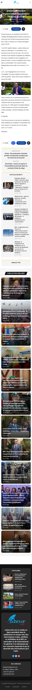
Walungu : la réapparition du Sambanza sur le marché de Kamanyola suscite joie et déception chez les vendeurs (21, 247)
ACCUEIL (7, 687)
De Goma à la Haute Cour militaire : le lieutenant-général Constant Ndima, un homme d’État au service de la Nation (16, 338)
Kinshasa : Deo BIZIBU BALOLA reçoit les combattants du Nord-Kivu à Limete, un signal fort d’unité (16, 523)
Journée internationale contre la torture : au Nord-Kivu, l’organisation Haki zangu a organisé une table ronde (16, 360)
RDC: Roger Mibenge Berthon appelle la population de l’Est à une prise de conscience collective (16, 454)
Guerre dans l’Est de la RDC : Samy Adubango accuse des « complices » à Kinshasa (16, 431)
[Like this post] (13, 143)
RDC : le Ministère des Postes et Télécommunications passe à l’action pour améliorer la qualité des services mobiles (22, 231)
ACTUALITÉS (16, 687)
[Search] (30, 3)
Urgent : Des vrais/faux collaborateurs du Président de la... (21, 603)
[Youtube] (19, 656)
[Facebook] (13, 656)
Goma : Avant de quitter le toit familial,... (21, 595)
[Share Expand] (23, 29)
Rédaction (13, 19)
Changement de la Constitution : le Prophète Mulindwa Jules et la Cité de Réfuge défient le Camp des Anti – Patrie (16, 315)
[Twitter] (16, 656)
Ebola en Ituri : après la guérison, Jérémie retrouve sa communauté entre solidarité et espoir (22, 200)
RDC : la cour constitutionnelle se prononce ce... (20, 586)
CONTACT (24, 687)
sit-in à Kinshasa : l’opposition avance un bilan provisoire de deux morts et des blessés (15, 477)
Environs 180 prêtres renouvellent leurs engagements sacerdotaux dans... (20, 576)
